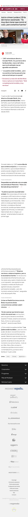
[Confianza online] (14, 511)
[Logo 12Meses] (14, 456)
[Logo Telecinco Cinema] (14, 450)
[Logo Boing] (14, 429)
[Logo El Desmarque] (14, 418)
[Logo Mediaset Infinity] (14, 396)
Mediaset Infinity (18, 12)
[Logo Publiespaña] (14, 467)
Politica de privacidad (14, 484)
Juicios (8, 356)
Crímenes (14, 356)
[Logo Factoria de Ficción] (14, 424)
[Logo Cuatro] (14, 407)
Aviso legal (14, 480)
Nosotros (5, 365)
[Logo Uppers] (14, 445)
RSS (14, 492)
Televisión (9, 12)
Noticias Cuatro (7, 382)
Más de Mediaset (7, 378)
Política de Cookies (14, 488)
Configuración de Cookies (14, 486)
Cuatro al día (8, 52)
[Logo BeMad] (14, 440)
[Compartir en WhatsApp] (15, 90)
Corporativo (6, 369)
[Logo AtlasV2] (14, 461)
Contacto (14, 494)
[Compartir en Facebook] (25, 90)
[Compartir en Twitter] (18, 90)
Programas (5, 373)
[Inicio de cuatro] (2, 9)
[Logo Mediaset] (14, 389)
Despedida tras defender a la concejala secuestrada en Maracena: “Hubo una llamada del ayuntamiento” (14, 184)
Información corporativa (14, 482)
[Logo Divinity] (14, 413)
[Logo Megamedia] (14, 503)
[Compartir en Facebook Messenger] (22, 90)
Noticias (4, 12)
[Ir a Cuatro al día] (11, 9)
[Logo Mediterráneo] (14, 472)
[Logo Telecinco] (14, 402)
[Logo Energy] (14, 434)
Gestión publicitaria (14, 490)
